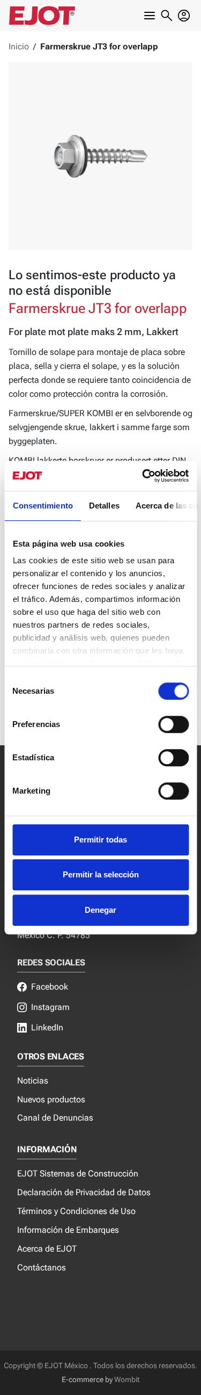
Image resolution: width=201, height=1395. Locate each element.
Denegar (100, 909)
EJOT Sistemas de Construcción (77, 1173)
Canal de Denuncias (55, 1118)
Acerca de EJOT (47, 1249)
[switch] (173, 724)
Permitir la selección (101, 874)
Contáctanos (41, 1267)
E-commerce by (87, 1379)
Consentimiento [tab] (42, 505)
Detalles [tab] (103, 505)
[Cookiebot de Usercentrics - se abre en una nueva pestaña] (143, 476)
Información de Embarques (68, 1230)
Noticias (32, 1081)
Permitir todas (100, 839)
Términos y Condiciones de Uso (76, 1211)
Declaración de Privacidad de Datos (84, 1192)
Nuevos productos (51, 1099)
